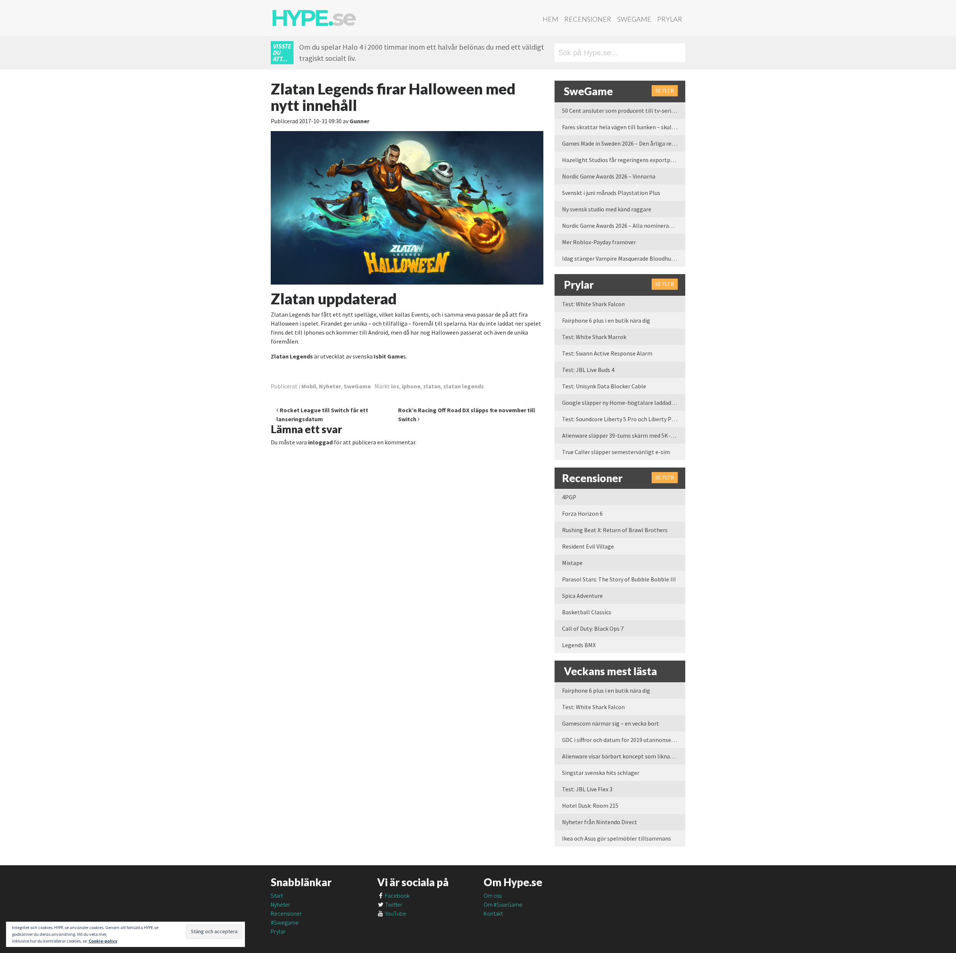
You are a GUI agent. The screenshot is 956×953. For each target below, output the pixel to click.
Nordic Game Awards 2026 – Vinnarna (608, 176)
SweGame (634, 19)
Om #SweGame (503, 904)
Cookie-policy (103, 941)
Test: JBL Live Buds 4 (588, 369)
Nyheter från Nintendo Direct (599, 822)
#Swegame (285, 922)
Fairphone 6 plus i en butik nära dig (606, 320)
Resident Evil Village (588, 546)
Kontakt (493, 913)
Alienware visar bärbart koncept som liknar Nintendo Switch (623, 756)
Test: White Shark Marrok (594, 337)
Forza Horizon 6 (582, 513)
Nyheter (330, 386)
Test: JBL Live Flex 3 (587, 789)
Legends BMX (579, 645)
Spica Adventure (582, 595)
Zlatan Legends (292, 356)
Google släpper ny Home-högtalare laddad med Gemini (623, 402)
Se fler (664, 90)
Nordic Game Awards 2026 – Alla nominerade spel (623, 225)
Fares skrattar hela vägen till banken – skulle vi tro (623, 127)
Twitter (393, 904)
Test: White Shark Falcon (593, 304)
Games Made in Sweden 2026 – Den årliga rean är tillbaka (623, 143)
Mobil (308, 386)
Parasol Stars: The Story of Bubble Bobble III (619, 579)
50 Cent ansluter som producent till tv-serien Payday (623, 110)
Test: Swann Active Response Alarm (607, 353)
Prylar (669, 19)
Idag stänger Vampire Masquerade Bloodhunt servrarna (623, 258)
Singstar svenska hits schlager (600, 772)
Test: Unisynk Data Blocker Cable (604, 386)
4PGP (569, 497)
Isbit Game (388, 356)
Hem (550, 19)
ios (395, 386)
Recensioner (587, 19)
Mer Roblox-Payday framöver (599, 242)
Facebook (397, 895)
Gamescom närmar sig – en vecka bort (610, 723)
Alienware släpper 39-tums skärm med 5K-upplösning (623, 435)
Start (277, 895)
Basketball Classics (586, 612)
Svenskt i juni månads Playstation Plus (611, 192)
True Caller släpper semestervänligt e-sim (616, 452)
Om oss (493, 895)
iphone (411, 386)
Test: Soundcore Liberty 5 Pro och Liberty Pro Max (623, 419)
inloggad (320, 442)
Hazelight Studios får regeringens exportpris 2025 (623, 160)
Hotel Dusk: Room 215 (590, 805)
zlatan (432, 386)
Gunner (359, 121)
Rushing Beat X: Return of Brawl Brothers (615, 530)
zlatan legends (463, 386)
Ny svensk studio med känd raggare (606, 209)
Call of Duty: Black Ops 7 (593, 628)
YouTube (395, 913)
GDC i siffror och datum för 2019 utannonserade (622, 740)
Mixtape (572, 562)
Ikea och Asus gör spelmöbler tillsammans (616, 838)
